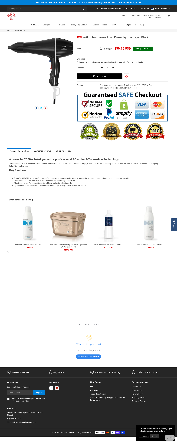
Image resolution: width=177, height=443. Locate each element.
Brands (62, 25)
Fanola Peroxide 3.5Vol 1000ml (149, 245)
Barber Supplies (100, 25)
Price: (79, 48)
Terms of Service (139, 401)
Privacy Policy (137, 390)
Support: (80, 85)
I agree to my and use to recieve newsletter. (28, 400)
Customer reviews (42, 151)
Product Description (19, 151)
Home (9, 30)
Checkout (133, 8)
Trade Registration (98, 394)
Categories (48, 25)
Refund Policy (137, 394)
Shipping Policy (63, 151)
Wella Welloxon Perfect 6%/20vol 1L (109, 245)
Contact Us (94, 390)
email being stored (30, 398)
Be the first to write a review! (88, 356)
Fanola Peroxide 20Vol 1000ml (28, 245)
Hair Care (115, 25)
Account (165, 8)
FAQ (142, 25)
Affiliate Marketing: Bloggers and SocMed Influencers (107, 399)
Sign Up (39, 393)
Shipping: (81, 59)
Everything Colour (79, 25)
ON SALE (35, 25)
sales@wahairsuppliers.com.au (112, 8)
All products (131, 25)
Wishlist (145, 8)
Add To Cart (102, 76)
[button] (169, 251)
